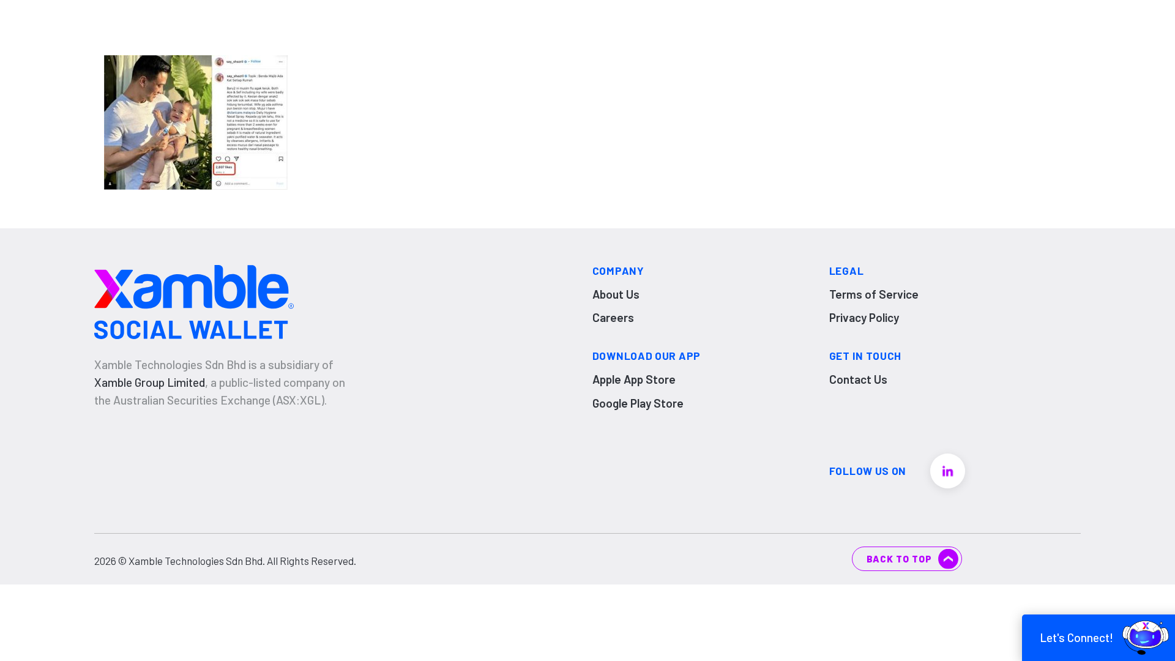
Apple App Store (634, 379)
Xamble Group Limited (149, 382)
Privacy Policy (864, 317)
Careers (613, 317)
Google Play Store (638, 403)
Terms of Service (874, 294)
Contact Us (858, 379)
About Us (616, 294)
